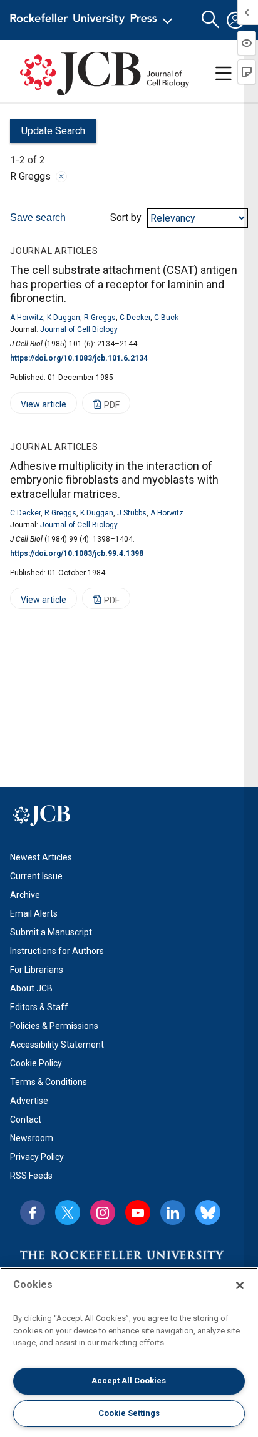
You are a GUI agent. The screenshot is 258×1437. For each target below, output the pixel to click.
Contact (25, 1119)
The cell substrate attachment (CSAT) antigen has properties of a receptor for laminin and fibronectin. (123, 283)
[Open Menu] (93, 20)
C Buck (166, 317)
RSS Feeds (31, 1176)
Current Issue (36, 876)
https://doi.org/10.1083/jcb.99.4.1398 (76, 553)
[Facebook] (32, 1212)
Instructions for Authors (57, 951)
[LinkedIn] (172, 1212)
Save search (38, 217)
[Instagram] (102, 1212)
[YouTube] (137, 1212)
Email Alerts (34, 913)
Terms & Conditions (48, 1082)
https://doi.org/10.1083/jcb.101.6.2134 (79, 358)
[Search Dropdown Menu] (210, 20)
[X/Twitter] (67, 1212)
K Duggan (63, 317)
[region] (129, 1352)
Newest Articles (41, 857)
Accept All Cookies (128, 1380)
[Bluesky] (207, 1212)
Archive (25, 895)
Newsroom (31, 1138)
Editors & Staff (39, 1007)
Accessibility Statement (57, 1045)
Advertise (29, 1101)
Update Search (47, 134)
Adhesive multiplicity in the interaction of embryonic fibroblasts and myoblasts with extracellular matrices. (114, 479)
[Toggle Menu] (223, 73)
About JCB (31, 988)
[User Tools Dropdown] (235, 19)
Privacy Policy (37, 1157)
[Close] (61, 176)
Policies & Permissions (54, 1026)
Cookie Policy (36, 1063)
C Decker (135, 317)
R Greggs (100, 317)
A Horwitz (26, 317)
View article (38, 406)
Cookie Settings (129, 1413)
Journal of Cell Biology (79, 329)
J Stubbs (132, 513)
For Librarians (36, 970)
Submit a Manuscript (51, 932)
